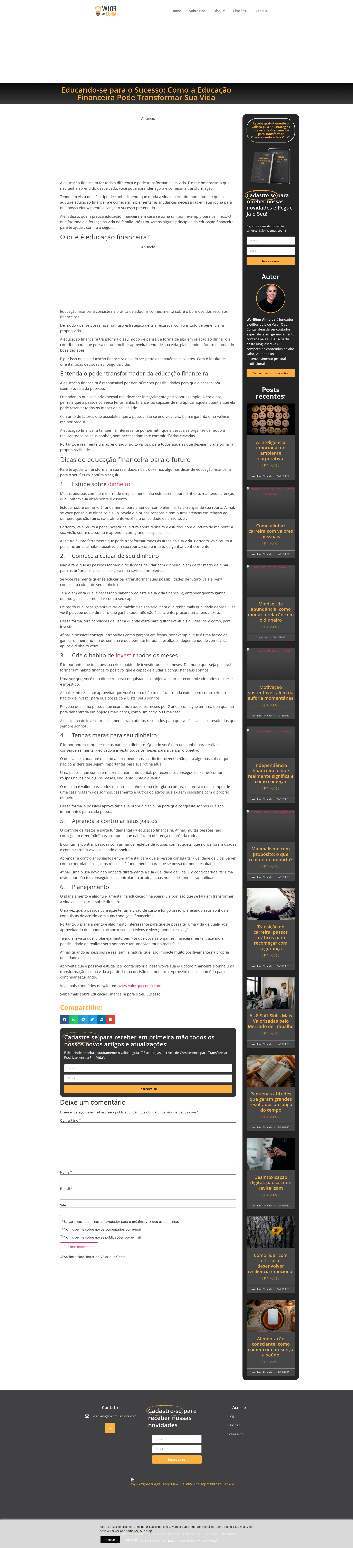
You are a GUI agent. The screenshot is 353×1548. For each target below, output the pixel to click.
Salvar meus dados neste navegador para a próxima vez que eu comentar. (121, 1221)
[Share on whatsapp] (73, 1019)
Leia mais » (270, 465)
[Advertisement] (176, 52)
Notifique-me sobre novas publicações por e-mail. (103, 1237)
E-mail (66, 1188)
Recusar (131, 1539)
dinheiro (119, 484)
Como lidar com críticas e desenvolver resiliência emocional (271, 1263)
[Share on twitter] (92, 1019)
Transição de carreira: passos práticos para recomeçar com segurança (271, 937)
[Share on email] (110, 1019)
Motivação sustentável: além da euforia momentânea (271, 692)
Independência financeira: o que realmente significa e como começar (271, 773)
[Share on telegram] (83, 1019)
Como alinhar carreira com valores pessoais (271, 530)
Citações (239, 11)
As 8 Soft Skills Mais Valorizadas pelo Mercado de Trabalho (271, 1020)
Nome (66, 1172)
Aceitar (110, 1539)
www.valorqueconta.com (139, 985)
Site (63, 1205)
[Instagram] (110, 1428)
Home (176, 11)
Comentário (70, 1120)
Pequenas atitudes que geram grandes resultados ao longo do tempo (270, 1102)
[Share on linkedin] (101, 1019)
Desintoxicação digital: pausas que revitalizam (270, 1182)
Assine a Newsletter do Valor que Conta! (95, 1256)
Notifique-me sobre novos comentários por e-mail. (103, 1229)
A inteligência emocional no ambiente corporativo (270, 450)
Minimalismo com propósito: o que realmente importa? (270, 853)
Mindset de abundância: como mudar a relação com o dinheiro (271, 612)
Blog (217, 11)
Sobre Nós (197, 11)
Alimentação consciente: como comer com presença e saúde (270, 1346)
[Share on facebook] (64, 1019)
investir (125, 655)
